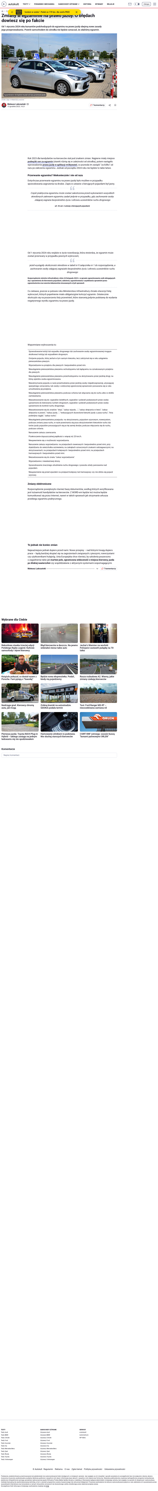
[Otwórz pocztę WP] (130, 4)
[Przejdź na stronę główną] (4, 6)
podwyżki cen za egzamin (40, 161)
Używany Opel (45, 1451)
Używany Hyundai (46, 1443)
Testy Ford (4, 1440)
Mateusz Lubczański (16, 104)
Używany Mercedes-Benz (48, 1448)
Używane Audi (45, 1432)
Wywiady (99, 4)
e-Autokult (82, 1432)
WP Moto (82, 1438)
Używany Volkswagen (47, 1459)
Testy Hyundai (5, 1443)
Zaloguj (146, 4)
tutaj (47, 1486)
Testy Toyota (5, 1457)
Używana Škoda (45, 1454)
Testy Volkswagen (7, 1459)
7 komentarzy (98, 105)
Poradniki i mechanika (44, 4)
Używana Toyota (45, 1457)
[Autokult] (15, 4)
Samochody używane (67, 4)
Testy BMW (4, 1435)
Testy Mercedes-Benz (8, 1448)
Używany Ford (45, 1440)
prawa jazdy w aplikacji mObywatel (60, 164)
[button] (137, 4)
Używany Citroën (45, 1438)
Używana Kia (44, 1446)
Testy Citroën (5, 1438)
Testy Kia (4, 1446)
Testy (25, 4)
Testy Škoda (5, 1454)
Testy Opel (4, 1451)
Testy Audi (4, 1432)
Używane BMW (45, 1435)
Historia (87, 4)
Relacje (110, 4)
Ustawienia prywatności (114, 1469)
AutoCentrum (84, 1435)
